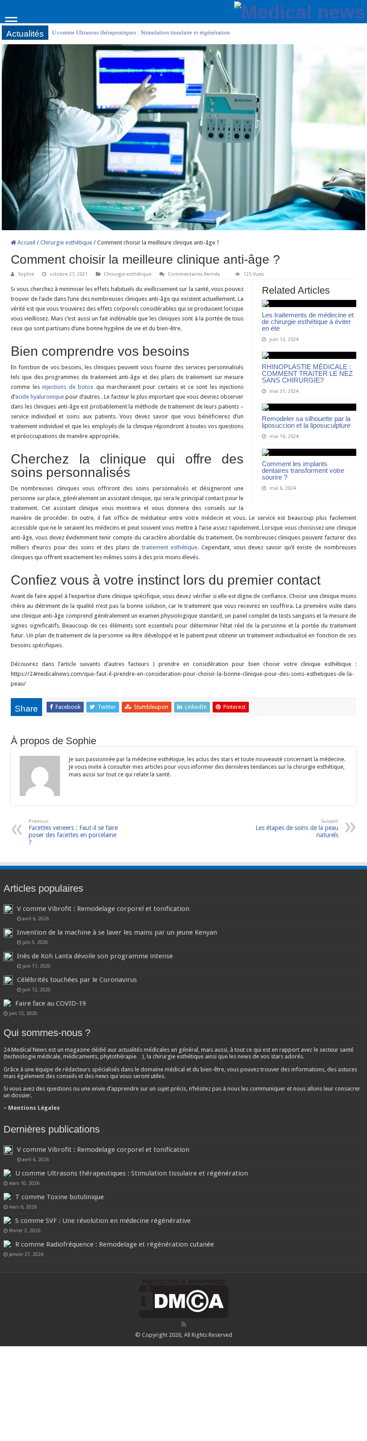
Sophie (26, 274)
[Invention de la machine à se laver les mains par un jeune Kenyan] (8, 932)
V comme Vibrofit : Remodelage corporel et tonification (103, 909)
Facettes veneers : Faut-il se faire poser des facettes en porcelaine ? (73, 832)
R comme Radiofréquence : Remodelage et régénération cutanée (114, 1244)
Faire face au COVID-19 (50, 1003)
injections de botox (68, 386)
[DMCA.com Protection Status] (183, 1298)
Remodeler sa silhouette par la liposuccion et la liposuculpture (306, 422)
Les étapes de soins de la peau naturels (297, 828)
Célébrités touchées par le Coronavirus (77, 980)
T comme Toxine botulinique (59, 1197)
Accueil (25, 242)
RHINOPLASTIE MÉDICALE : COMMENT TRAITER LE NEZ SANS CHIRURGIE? (307, 373)
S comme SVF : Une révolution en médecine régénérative (103, 1221)
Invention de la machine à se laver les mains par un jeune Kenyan (117, 932)
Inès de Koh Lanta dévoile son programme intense (95, 956)
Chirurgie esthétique (66, 242)
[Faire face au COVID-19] (7, 1003)
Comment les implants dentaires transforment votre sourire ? (303, 470)
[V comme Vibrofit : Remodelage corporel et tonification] (8, 909)
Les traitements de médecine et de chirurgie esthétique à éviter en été (308, 321)
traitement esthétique (170, 547)
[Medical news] (299, 10)
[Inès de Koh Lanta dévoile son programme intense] (8, 956)
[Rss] (183, 1324)
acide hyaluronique (39, 396)
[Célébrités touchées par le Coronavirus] (8, 980)
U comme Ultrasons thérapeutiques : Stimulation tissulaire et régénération (141, 32)
